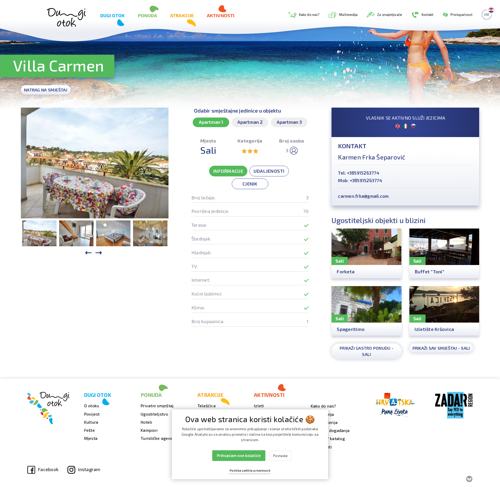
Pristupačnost (461, 15)
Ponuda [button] (147, 15)
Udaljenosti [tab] (269, 171)
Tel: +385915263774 (358, 172)
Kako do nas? (309, 15)
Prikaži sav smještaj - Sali (441, 348)
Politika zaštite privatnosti (250, 470)
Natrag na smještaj (45, 89)
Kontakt (428, 15)
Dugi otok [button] (112, 15)
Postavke (280, 456)
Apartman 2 (250, 122)
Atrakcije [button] (182, 15)
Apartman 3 (289, 122)
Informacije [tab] (228, 171)
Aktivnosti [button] (220, 15)
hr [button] (486, 14)
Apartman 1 (211, 122)
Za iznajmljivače (389, 15)
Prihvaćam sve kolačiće (239, 455)
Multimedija (348, 15)
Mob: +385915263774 (360, 180)
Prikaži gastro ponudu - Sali (366, 351)
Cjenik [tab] (250, 184)
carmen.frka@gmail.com (363, 196)
